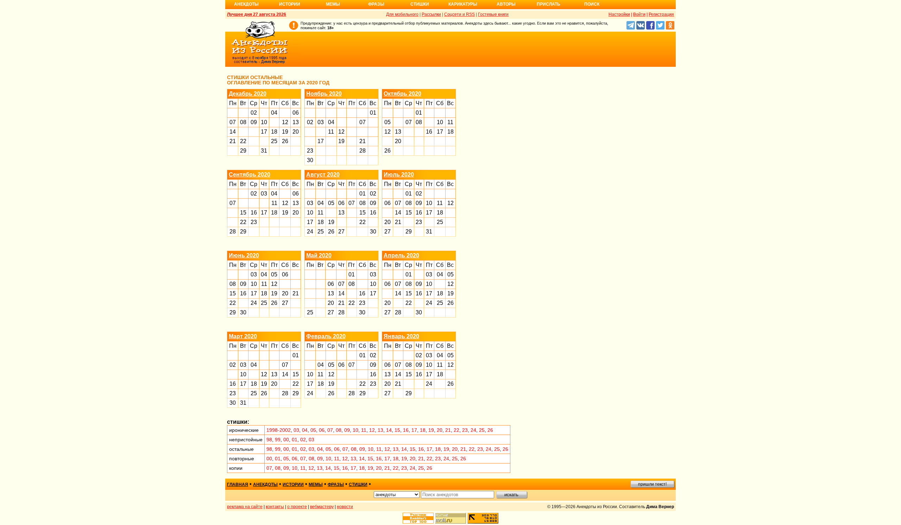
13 (295, 122)
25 (274, 141)
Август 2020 (323, 175)
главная (237, 484)
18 (274, 132)
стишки (358, 484)
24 (310, 232)
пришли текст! (652, 484)
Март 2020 (243, 336)
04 (274, 113)
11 (331, 132)
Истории (289, 4)
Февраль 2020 (326, 336)
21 (232, 141)
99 (278, 439)
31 (264, 151)
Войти (639, 14)
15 (243, 213)
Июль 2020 (399, 175)
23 (310, 151)
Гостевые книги (493, 14)
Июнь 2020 (244, 255)
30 (310, 160)
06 (295, 113)
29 (243, 151)
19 (285, 132)
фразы (336, 484)
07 (232, 122)
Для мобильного (402, 14)
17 (264, 132)
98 (269, 439)
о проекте (297, 506)
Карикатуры (462, 4)
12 (285, 122)
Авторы (506, 4)
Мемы (333, 4)
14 (232, 132)
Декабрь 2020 (247, 94)
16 (429, 132)
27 (341, 232)
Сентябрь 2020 (249, 175)
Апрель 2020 (401, 255)
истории (293, 484)
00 (286, 439)
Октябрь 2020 (402, 94)
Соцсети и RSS (459, 14)
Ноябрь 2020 (324, 94)
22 (243, 141)
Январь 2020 (401, 336)
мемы (316, 484)
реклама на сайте (245, 506)
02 (254, 113)
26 (285, 141)
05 (387, 122)
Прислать (548, 4)
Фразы (376, 4)
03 (320, 122)
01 (373, 113)
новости (345, 506)
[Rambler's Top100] (418, 518)
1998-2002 (278, 430)
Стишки (419, 4)
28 (362, 151)
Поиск (591, 4)
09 (254, 122)
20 (295, 132)
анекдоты (265, 484)
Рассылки (431, 14)
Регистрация (661, 14)
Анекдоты (246, 4)
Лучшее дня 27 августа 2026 (256, 14)
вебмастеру (322, 506)
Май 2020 (319, 255)
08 (243, 122)
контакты (275, 506)
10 (264, 122)
